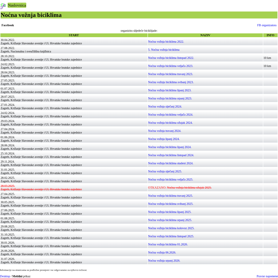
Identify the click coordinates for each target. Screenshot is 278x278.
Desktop (5, 276)
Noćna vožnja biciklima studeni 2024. (170, 163)
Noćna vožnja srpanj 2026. (164, 260)
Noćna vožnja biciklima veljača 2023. (170, 66)
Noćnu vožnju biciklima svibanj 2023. (171, 82)
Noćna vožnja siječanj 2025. (165, 171)
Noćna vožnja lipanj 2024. (164, 139)
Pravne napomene (267, 276)
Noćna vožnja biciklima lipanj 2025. (169, 211)
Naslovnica (17, 5)
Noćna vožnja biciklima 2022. (166, 41)
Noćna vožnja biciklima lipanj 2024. (169, 147)
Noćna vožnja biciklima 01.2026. (168, 244)
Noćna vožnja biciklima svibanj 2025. (170, 203)
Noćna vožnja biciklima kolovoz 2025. (171, 228)
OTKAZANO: (180, 187)
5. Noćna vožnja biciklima (163, 49)
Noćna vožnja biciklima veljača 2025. (170, 179)
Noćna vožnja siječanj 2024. (165, 106)
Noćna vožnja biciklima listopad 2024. (171, 155)
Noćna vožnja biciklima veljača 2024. (170, 114)
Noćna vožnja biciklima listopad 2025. (171, 236)
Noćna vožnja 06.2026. (162, 252)
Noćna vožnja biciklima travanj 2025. (170, 195)
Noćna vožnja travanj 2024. (164, 130)
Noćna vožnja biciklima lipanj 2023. (169, 90)
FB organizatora (266, 25)
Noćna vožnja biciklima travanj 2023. (170, 74)
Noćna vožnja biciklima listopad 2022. (171, 57)
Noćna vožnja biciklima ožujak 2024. (170, 122)
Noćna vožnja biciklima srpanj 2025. (170, 220)
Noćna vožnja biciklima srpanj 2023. (170, 98)
